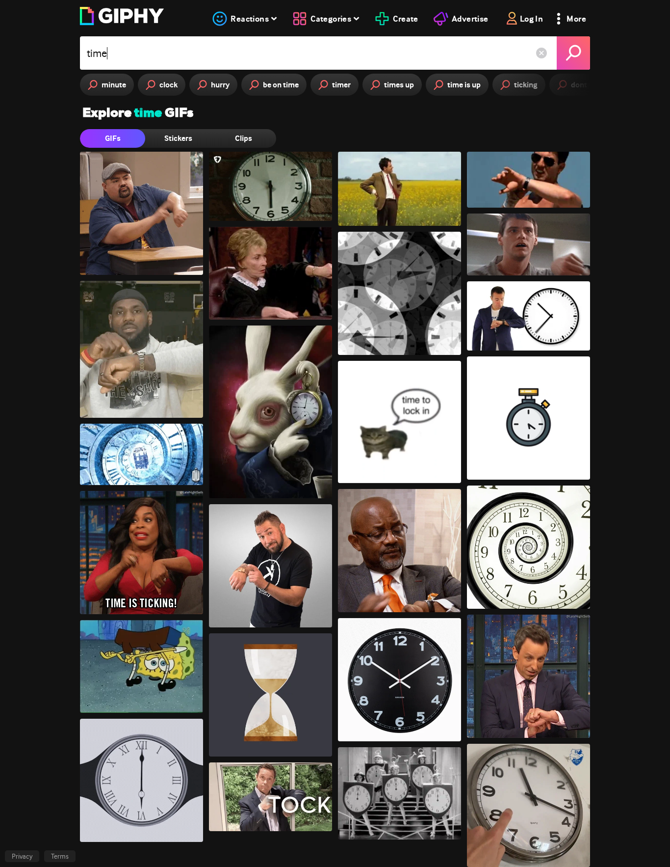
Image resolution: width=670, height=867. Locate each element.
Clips (243, 138)
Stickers (178, 138)
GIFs (113, 138)
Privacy (22, 856)
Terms (60, 856)
